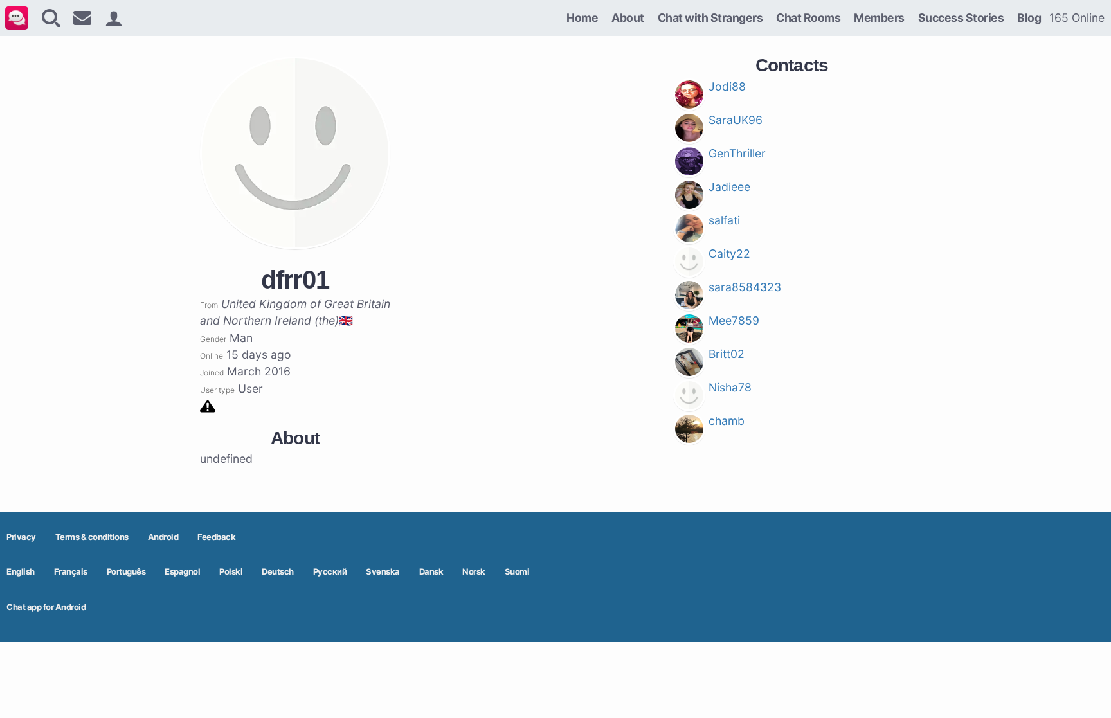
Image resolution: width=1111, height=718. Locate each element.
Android (163, 537)
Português (126, 571)
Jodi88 (727, 86)
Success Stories (961, 17)
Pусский (330, 571)
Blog (1029, 17)
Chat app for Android (46, 607)
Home (582, 17)
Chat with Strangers (710, 17)
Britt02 (727, 354)
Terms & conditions (92, 537)
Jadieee (729, 186)
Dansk (431, 571)
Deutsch (278, 571)
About (627, 17)
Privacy (21, 537)
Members (879, 17)
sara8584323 (745, 287)
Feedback (216, 537)
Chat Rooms (808, 17)
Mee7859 (734, 320)
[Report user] (207, 405)
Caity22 (729, 253)
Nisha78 (730, 387)
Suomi (517, 571)
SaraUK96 (736, 120)
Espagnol (182, 571)
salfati (724, 220)
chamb (727, 420)
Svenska (383, 571)
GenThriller (737, 153)
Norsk (473, 571)
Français (70, 571)
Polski (230, 571)
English (20, 571)
